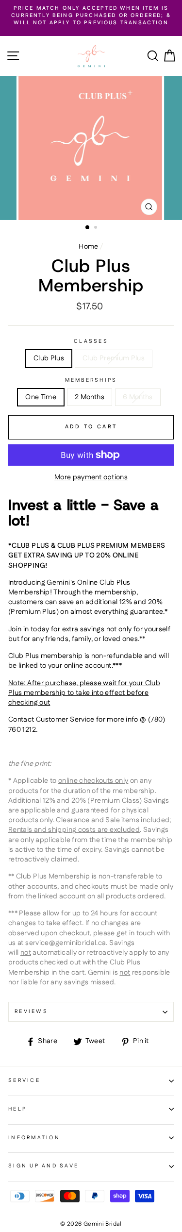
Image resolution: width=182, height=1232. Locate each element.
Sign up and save (43, 1166)
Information (34, 1138)
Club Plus (48, 358)
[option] (91, 16)
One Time (40, 397)
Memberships (91, 380)
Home (88, 247)
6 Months (138, 397)
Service (24, 1080)
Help (17, 1109)
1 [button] (87, 227)
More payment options (91, 477)
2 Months (89, 397)
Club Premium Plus (114, 358)
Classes (91, 341)
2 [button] (96, 228)
